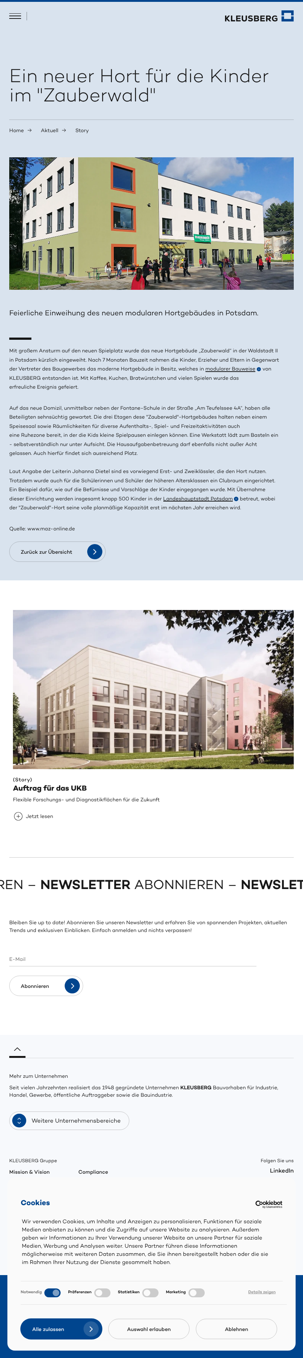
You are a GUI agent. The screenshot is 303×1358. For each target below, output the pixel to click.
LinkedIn (282, 1171)
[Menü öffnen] (15, 16)
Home (16, 131)
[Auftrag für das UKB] (155, 689)
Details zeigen (262, 1293)
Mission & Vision (29, 1173)
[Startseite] (259, 15)
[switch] (102, 1292)
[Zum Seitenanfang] (17, 1047)
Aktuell (49, 131)
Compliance (93, 1173)
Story (82, 131)
